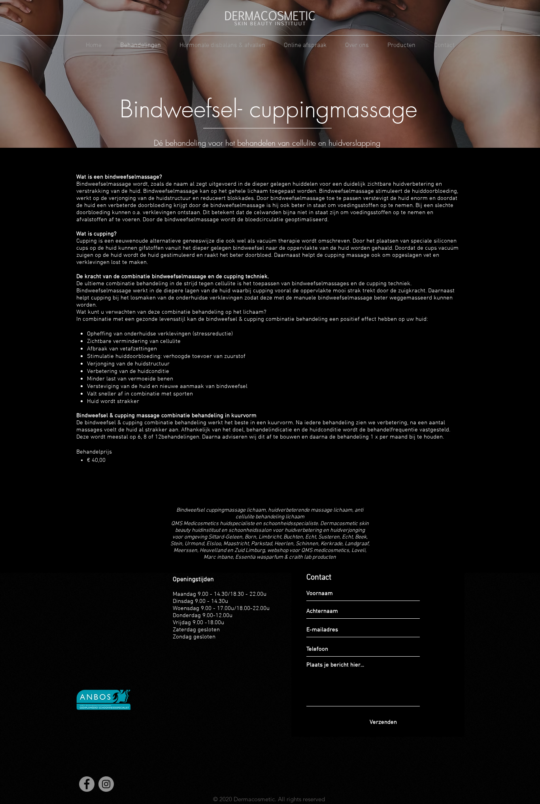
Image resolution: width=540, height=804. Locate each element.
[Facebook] (86, 784)
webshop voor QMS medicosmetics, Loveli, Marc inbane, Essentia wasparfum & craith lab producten (285, 554)
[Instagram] (106, 784)
